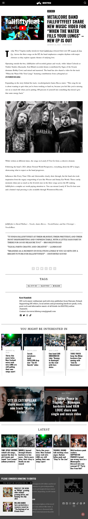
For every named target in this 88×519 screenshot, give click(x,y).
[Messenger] (37, 268)
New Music (51, 11)
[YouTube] (74, 503)
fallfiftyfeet (48, 50)
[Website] (30, 315)
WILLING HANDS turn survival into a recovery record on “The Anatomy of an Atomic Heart (21, 507)
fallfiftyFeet (45, 286)
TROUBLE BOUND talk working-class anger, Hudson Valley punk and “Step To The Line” (60, 455)
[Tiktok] (77, 503)
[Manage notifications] (83, 514)
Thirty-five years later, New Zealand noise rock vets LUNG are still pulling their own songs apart (11, 363)
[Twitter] (41, 268)
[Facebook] (33, 268)
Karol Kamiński (25, 297)
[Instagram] (27, 315)
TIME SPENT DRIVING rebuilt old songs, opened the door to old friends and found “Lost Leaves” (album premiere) (9, 456)
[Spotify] (81, 503)
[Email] (54, 268)
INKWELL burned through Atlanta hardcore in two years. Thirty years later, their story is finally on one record (26, 457)
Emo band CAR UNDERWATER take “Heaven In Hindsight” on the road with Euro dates (54, 360)
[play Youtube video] (22, 28)
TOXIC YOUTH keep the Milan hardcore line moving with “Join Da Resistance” (76, 359)
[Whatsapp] (46, 268)
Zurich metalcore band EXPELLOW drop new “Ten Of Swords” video (33, 359)
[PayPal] (84, 503)
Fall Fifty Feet (32, 286)
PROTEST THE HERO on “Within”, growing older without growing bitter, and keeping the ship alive (21, 493)
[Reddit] (50, 268)
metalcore (56, 286)
